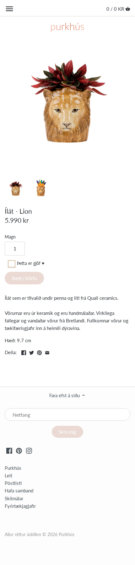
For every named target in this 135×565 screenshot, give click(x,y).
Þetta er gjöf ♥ (30, 263)
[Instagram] (29, 450)
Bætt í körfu (24, 278)
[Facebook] (9, 450)
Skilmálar (14, 498)
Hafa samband (19, 490)
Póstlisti (13, 483)
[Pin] (39, 351)
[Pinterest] (19, 450)
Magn (10, 236)
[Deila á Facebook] (23, 351)
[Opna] (9, 9)
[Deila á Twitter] (31, 351)
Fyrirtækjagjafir (20, 506)
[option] (16, 189)
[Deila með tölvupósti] (47, 351)
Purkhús (13, 468)
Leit (8, 475)
